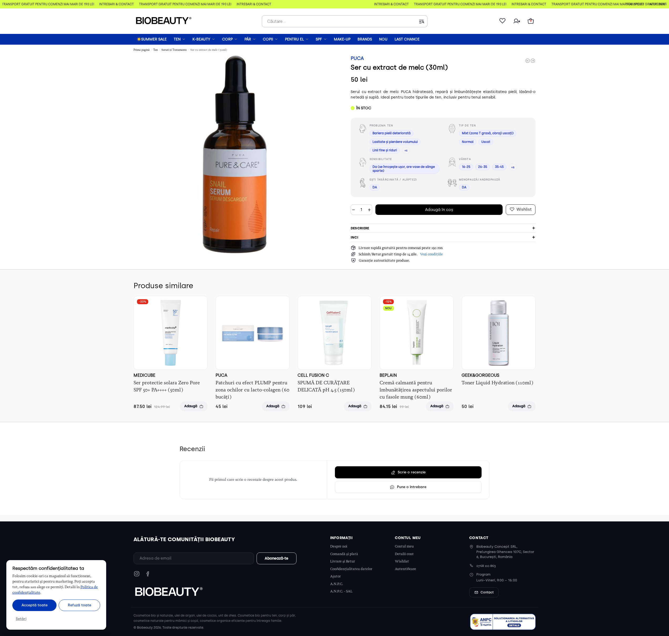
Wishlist (402, 561)
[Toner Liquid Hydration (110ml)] (499, 333)
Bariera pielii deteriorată (391, 133)
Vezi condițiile (431, 254)
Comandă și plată (344, 554)
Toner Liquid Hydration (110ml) (497, 383)
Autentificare (405, 569)
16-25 (466, 167)
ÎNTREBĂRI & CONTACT (115, 4)
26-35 (482, 167)
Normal (467, 142)
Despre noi (338, 546)
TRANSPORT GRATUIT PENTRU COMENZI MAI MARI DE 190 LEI (46, 4)
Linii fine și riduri (384, 150)
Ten (155, 49)
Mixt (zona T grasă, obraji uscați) (487, 133)
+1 (406, 150)
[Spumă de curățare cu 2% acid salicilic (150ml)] (532, 60)
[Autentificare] (517, 21)
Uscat (485, 142)
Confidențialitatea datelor (351, 569)
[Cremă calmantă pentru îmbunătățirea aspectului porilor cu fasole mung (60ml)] (417, 333)
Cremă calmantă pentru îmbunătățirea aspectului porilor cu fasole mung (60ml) (416, 390)
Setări (21, 619)
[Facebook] (148, 574)
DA (374, 187)
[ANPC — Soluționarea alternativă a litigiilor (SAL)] (503, 622)
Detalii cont (404, 554)
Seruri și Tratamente (174, 49)
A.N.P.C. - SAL (341, 591)
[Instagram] (137, 574)
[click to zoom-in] (234, 155)
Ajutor (335, 576)
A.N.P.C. (336, 584)
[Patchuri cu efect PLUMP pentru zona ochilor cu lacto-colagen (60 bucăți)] (252, 333)
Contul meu (404, 546)
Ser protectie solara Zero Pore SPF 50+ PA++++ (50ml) (167, 386)
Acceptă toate (35, 605)
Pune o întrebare (411, 487)
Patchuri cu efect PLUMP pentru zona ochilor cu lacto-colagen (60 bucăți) (252, 390)
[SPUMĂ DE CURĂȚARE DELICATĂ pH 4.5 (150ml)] (334, 333)
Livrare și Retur (342, 561)
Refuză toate (79, 605)
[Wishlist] (502, 21)
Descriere (360, 228)
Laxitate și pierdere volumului (395, 142)
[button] (531, 21)
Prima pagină (142, 49)
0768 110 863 (486, 566)
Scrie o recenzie (412, 472)
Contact (487, 592)
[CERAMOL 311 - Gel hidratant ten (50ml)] (527, 60)
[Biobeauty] (169, 591)
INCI (354, 237)
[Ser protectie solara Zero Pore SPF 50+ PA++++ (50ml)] (170, 333)
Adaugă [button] (190, 406)
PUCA (357, 58)
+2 (512, 167)
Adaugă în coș (439, 209)
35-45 (499, 167)
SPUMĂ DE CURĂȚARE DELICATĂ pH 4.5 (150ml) (326, 386)
